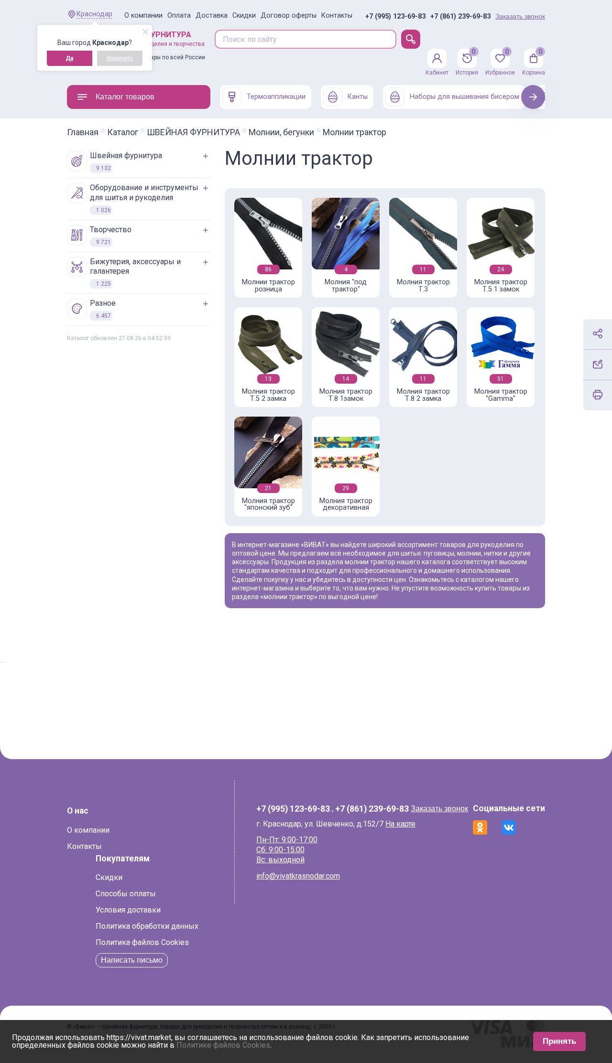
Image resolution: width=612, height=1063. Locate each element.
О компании (143, 15)
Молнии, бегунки (281, 132)
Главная (82, 132)
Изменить (120, 58)
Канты (358, 97)
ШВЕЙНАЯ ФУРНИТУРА (193, 132)
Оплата (179, 15)
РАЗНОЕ (103, 309)
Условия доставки (128, 909)
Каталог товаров (125, 97)
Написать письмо (132, 960)
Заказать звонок (520, 16)
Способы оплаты (126, 893)
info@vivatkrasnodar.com (298, 875)
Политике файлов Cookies (223, 1045)
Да (69, 58)
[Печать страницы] (597, 394)
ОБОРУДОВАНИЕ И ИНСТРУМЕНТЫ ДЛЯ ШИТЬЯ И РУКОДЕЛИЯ (144, 198)
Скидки (244, 15)
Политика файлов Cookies (142, 942)
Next (533, 97)
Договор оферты (289, 15)
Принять (559, 1041)
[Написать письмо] (597, 364)
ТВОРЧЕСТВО (110, 235)
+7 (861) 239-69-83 (460, 16)
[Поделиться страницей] (597, 333)
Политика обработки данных (147, 926)
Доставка (212, 15)
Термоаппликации (276, 97)
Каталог (122, 132)
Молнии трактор (354, 132)
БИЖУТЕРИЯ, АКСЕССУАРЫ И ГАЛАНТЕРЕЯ (135, 272)
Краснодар (94, 14)
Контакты (336, 15)
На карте (400, 823)
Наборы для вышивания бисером (464, 97)
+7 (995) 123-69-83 (395, 16)
